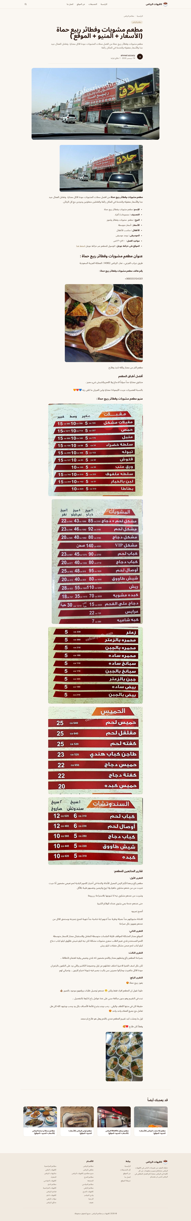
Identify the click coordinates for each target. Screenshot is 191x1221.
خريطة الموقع (126, 1180)
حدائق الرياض (51, 1202)
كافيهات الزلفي (50, 1170)
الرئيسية (104, 4)
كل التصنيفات (125, 1170)
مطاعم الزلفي (88, 1188)
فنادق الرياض (51, 1191)
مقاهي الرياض (88, 1170)
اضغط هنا (80, 246)
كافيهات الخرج (88, 1191)
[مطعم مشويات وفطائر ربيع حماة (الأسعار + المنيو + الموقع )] (95, 168)
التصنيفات (93, 4)
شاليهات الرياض (50, 1173)
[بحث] (25, 4)
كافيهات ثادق (51, 1195)
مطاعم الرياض (129, 16)
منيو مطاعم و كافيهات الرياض (82, 1173)
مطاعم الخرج (88, 1177)
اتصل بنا (70, 4)
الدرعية (90, 1199)
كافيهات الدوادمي (50, 1180)
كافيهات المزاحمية (49, 1188)
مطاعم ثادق (52, 1184)
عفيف (91, 1202)
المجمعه (90, 1180)
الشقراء (53, 1177)
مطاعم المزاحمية (50, 1166)
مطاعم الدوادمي (87, 1184)
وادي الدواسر (88, 1195)
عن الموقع (81, 4)
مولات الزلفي (51, 1199)
